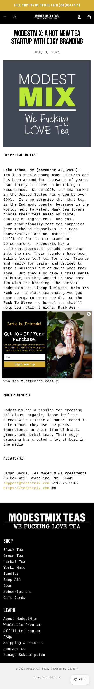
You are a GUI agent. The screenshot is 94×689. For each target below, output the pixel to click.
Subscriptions (17, 592)
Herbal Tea (14, 562)
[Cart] (89, 17)
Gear (7, 586)
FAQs (7, 637)
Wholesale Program (22, 625)
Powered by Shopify (64, 669)
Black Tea (13, 550)
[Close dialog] (89, 314)
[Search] (14, 17)
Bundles (11, 574)
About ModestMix (19, 619)
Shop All (12, 580)
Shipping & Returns (23, 643)
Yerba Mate (14, 568)
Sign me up (24, 364)
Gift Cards (14, 598)
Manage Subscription (24, 655)
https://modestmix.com (26, 488)
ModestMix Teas (37, 669)
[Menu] (5, 17)
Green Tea (13, 556)
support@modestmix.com (26, 483)
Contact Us (14, 649)
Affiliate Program (22, 631)
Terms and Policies (47, 677)
